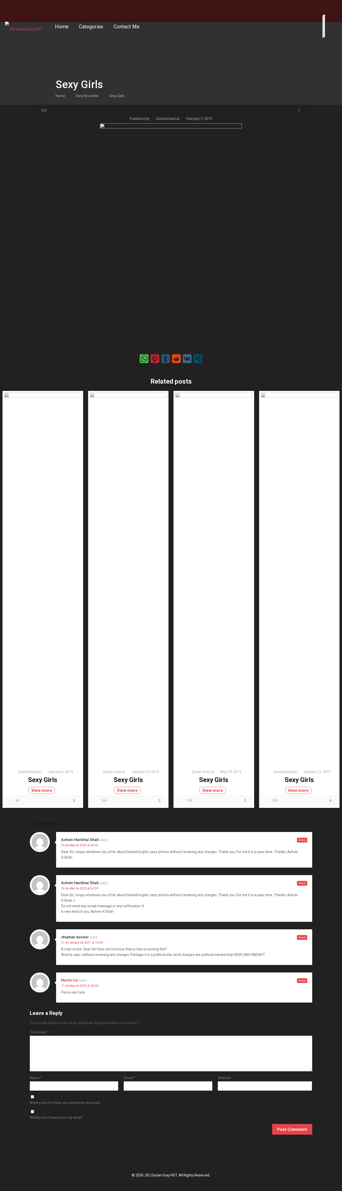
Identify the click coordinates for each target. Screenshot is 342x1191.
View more (41, 790)
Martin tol (69, 980)
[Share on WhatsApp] (144, 358)
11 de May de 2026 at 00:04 (79, 986)
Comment (39, 1032)
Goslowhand (166, 119)
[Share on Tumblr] (165, 358)
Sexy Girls (116, 96)
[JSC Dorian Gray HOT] (23, 26)
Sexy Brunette (87, 96)
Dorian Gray (112, 772)
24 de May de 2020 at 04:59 (79, 888)
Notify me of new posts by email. (56, 1117)
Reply (302, 840)
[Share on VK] (187, 358)
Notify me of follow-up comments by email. (65, 1103)
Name (36, 1078)
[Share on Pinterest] (154, 358)
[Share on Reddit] (176, 358)
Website (224, 1078)
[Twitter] (331, 8)
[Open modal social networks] (198, 358)
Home (60, 96)
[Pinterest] (339, 8)
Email (129, 1078)
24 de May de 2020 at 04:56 (79, 845)
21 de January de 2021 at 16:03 (82, 942)
